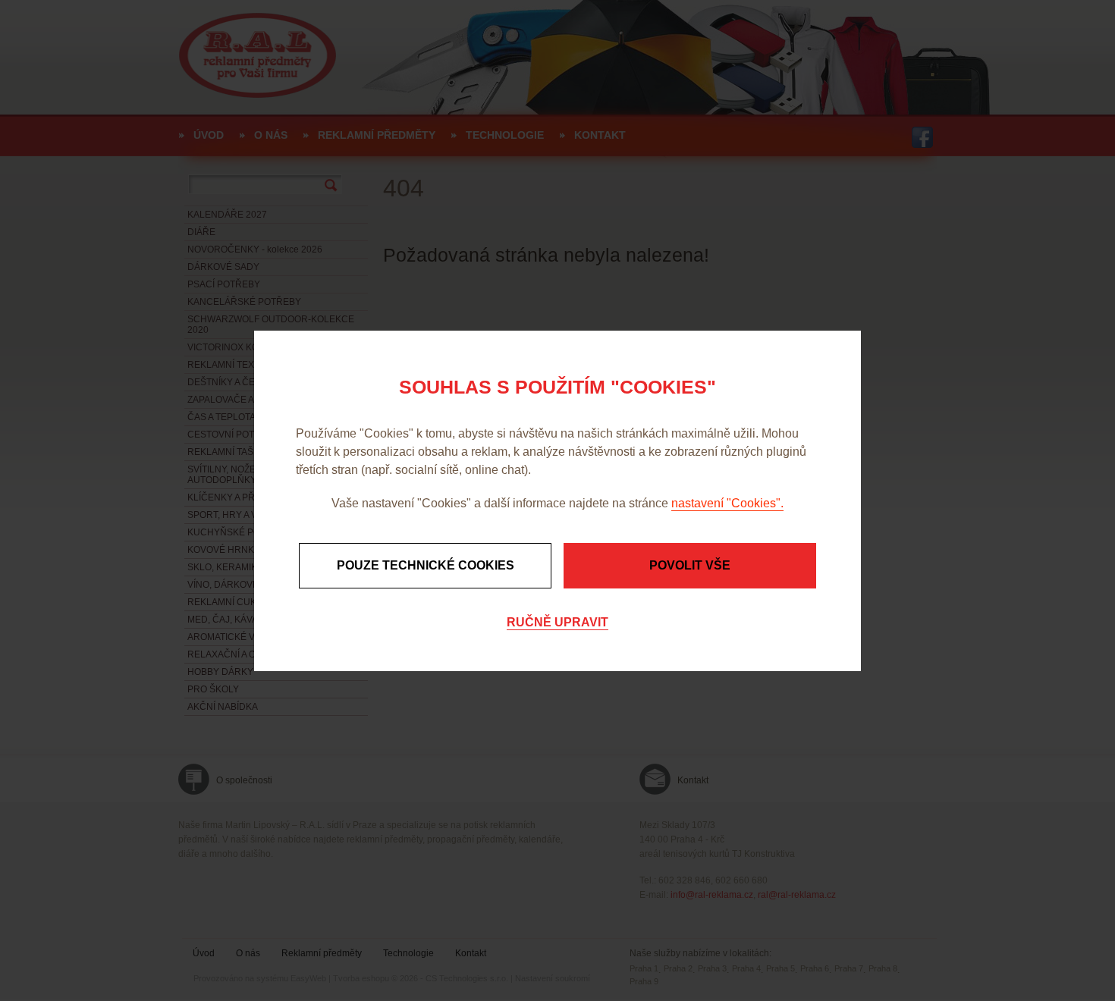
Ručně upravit (557, 622)
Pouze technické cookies (425, 565)
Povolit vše (689, 565)
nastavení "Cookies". (727, 503)
